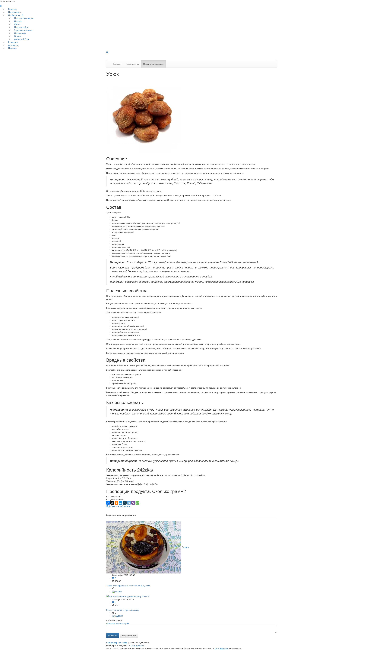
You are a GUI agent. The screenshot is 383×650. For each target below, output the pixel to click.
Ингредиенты (14, 11)
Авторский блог (21, 38)
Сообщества (14, 14)
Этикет (17, 35)
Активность (13, 44)
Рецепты (12, 8)
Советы (18, 20)
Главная (117, 63)
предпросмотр (129, 635)
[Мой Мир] (120, 503)
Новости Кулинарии (24, 17)
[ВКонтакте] (108, 503)
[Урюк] (143, 115)
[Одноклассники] (116, 503)
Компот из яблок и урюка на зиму (122, 609)
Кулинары (13, 41)
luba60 (118, 591)
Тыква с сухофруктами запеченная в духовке (128, 585)
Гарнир (185, 546)
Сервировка (20, 32)
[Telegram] (129, 503)
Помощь (12, 47)
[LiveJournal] (125, 503)
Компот (145, 595)
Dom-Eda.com (138, 645)
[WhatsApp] (137, 503)
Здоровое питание (23, 29)
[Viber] (133, 503)
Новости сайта (21, 26)
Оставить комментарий (117, 623)
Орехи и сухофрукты (153, 63)
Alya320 (119, 615)
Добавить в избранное (119, 506)
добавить (112, 635)
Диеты (17, 23)
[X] (112, 503)
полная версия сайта (116, 642)
